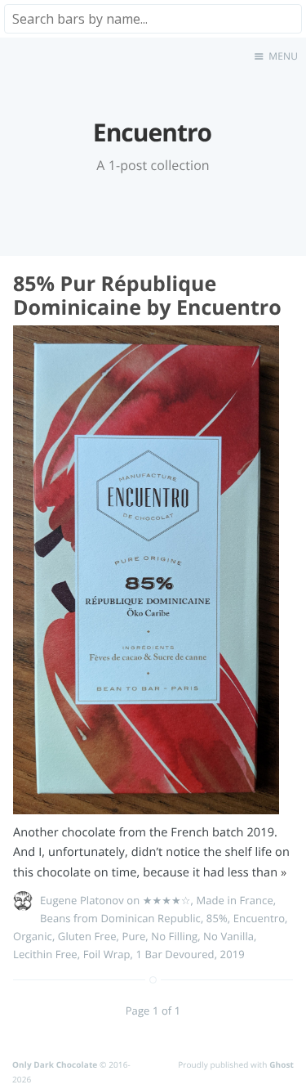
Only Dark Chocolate (54, 1064)
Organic (32, 936)
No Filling (174, 936)
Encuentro (259, 918)
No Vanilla (228, 936)
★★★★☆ (167, 900)
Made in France (234, 900)
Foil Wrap (107, 954)
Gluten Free (87, 936)
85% (217, 918)
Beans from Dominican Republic (120, 918)
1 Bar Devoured (175, 954)
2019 (232, 954)
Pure (134, 936)
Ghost (281, 1064)
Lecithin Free (45, 954)
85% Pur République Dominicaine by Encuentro (147, 295)
